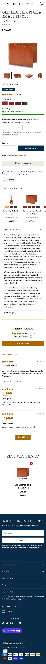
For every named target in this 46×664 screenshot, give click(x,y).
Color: (7, 99)
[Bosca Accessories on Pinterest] (7, 624)
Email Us (9, 611)
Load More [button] (23, 437)
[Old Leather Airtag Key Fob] (11, 198)
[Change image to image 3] (29, 75)
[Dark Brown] (18, 103)
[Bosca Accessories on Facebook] (3, 624)
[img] (7, 362)
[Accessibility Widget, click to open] (5, 651)
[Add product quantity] (13, 148)
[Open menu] (3, 4)
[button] (7, 95)
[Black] (25, 103)
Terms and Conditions (32, 545)
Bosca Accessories (22, 648)
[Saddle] (7, 207)
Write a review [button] (23, 343)
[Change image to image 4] (40, 75)
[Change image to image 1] (7, 75)
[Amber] (5, 103)
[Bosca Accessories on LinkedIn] (19, 624)
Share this (10, 180)
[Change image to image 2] (18, 75)
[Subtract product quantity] (4, 148)
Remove (31, 463)
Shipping (5, 156)
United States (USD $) (13, 643)
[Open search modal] (8, 4)
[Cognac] (11, 103)
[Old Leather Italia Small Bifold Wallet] (23, 52)
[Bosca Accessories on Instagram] (11, 624)
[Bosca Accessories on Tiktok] (15, 624)
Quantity (5, 143)
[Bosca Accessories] (23, 4)
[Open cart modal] (41, 4)
